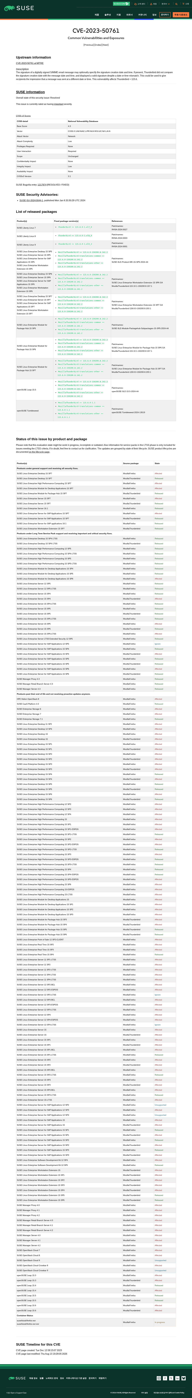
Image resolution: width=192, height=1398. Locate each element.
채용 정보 (33, 1378)
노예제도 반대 (52, 1378)
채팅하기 (103, 1378)
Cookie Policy (179, 1393)
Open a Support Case (18, 1393)
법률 (42, 1378)
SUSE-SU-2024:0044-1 (31, 200)
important (58, 104)
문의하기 (165, 14)
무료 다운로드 (181, 14)
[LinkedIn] (177, 1378)
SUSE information (30, 92)
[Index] (98, 44)
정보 (62, 1378)
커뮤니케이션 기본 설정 (76, 1378)
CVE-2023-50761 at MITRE (30, 63)
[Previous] (89, 44)
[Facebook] (165, 1378)
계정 (155, 4)
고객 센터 (141, 4)
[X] (171, 1378)
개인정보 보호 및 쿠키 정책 (162, 1393)
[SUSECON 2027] (121, 4)
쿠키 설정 (144, 1393)
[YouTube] (159, 1378)
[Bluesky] (183, 1378)
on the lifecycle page (39, 452)
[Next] (105, 44)
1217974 (42, 185)
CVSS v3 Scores (23, 116)
